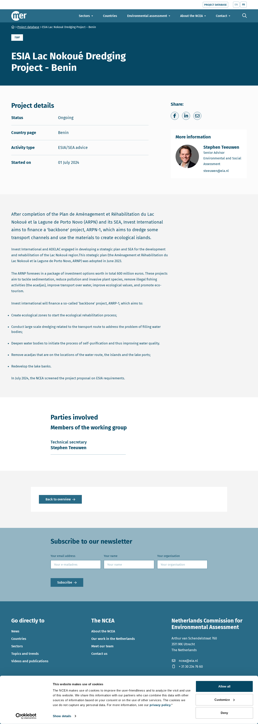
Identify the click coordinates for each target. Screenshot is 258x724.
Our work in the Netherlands (113, 639)
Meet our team (102, 646)
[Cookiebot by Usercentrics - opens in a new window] (26, 716)
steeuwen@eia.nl (222, 171)
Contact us (99, 654)
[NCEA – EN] (19, 16)
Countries (18, 639)
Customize (222, 699)
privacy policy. (160, 705)
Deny (224, 713)
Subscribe (64, 582)
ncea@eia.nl (188, 661)
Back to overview (58, 499)
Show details (62, 716)
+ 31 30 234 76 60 (191, 666)
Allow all (224, 686)
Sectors (17, 646)
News (15, 631)
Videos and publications (29, 661)
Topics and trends (25, 654)
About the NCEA (103, 631)
